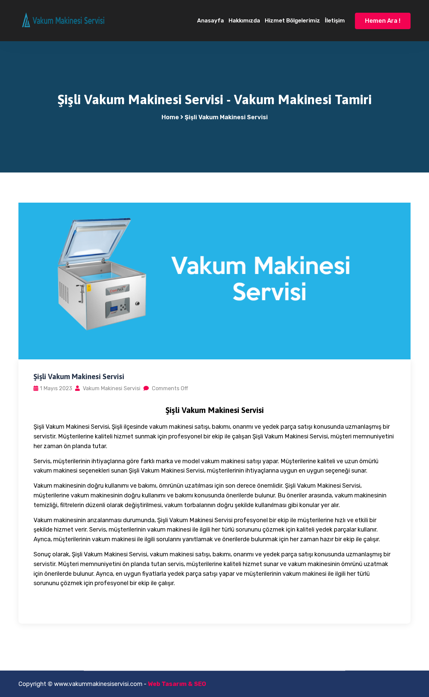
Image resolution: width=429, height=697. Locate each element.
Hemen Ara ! (383, 20)
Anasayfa (210, 20)
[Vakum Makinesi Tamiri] (63, 20)
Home (170, 117)
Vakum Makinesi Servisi (110, 388)
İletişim (335, 20)
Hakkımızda (244, 20)
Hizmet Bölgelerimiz (292, 20)
